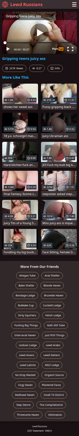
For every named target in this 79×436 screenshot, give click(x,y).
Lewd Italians (52, 355)
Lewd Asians (26, 355)
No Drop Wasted (25, 375)
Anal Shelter (52, 275)
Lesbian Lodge (28, 345)
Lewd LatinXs (28, 365)
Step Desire (23, 405)
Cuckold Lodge (52, 305)
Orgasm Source (54, 375)
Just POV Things (54, 335)
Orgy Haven (25, 385)
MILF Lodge (52, 365)
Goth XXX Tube (56, 325)
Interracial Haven (25, 335)
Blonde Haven (52, 285)
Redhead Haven (25, 395)
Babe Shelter (26, 285)
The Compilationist (51, 405)
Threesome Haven (28, 414)
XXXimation (55, 414)
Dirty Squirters (27, 315)
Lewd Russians (26, 4)
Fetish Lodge (53, 315)
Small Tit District (54, 395)
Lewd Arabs (53, 345)
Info (57, 68)
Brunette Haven (53, 295)
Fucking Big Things (26, 325)
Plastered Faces (51, 385)
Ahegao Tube (27, 275)
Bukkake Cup (26, 305)
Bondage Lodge (25, 295)
